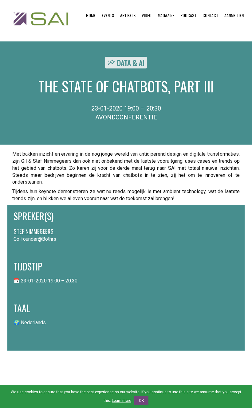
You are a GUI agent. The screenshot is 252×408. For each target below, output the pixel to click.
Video (147, 15)
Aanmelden (234, 15)
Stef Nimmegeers (33, 231)
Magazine (166, 15)
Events (108, 15)
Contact (210, 15)
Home (91, 15)
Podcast (188, 15)
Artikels (128, 15)
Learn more (121, 400)
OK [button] (141, 400)
